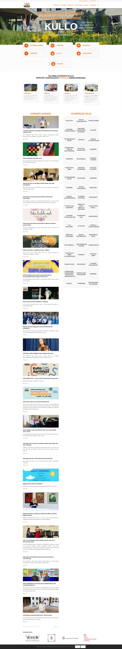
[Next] (98, 632)
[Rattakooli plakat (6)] (41, 475)
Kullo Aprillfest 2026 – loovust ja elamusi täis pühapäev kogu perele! (40, 378)
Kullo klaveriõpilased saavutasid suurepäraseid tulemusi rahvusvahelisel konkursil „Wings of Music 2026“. (37, 275)
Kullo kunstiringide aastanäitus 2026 (32, 158)
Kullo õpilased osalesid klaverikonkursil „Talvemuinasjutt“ (37, 615)
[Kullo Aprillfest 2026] (41, 369)
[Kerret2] (41, 122)
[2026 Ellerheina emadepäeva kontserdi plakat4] (41, 215)
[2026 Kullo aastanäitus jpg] (41, 149)
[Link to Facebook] (98, 1)
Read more (25, 138)
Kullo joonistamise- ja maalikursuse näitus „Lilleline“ (36, 250)
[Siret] (41, 501)
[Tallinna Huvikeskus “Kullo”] (27, 5)
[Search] (98, 5)
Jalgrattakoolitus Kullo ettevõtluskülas (32, 483)
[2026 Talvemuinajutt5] (41, 605)
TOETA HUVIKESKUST (93, 0)
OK (77, 646)
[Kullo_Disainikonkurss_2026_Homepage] (41, 393)
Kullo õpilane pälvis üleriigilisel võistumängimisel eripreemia (38, 353)
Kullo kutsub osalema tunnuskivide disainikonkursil (36, 401)
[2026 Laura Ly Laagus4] (41, 344)
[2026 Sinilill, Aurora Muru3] (41, 174)
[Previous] (96, 632)
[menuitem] (56, 5)
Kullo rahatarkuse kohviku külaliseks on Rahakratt (35, 301)
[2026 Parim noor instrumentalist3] (41, 421)
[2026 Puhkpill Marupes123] (41, 575)
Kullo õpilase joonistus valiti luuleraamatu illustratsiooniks (37, 458)
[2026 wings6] (41, 266)
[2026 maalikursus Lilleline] (41, 241)
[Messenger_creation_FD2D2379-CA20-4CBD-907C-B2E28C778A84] (41, 531)
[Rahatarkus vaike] (41, 293)
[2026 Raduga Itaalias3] (41, 318)
